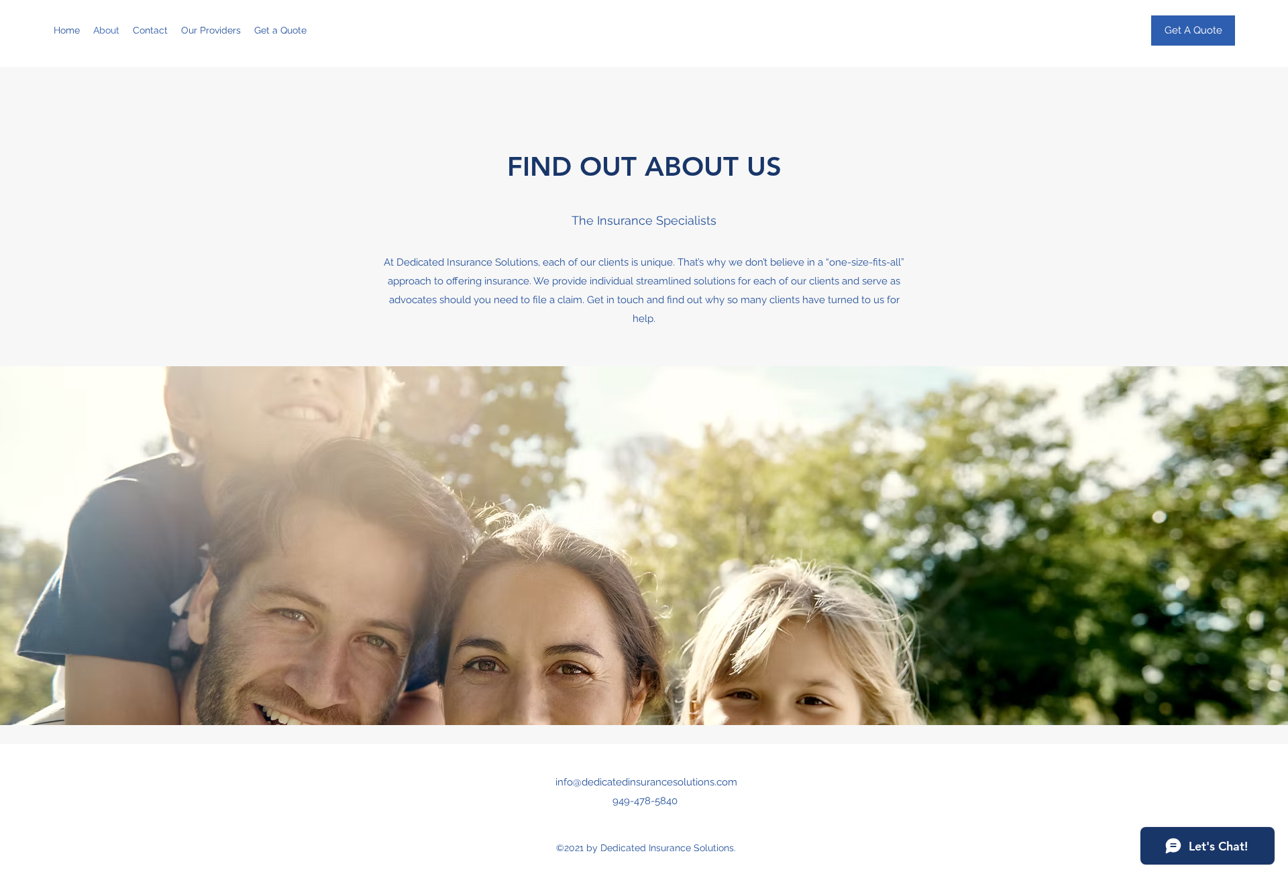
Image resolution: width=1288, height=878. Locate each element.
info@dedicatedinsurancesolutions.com (646, 782)
